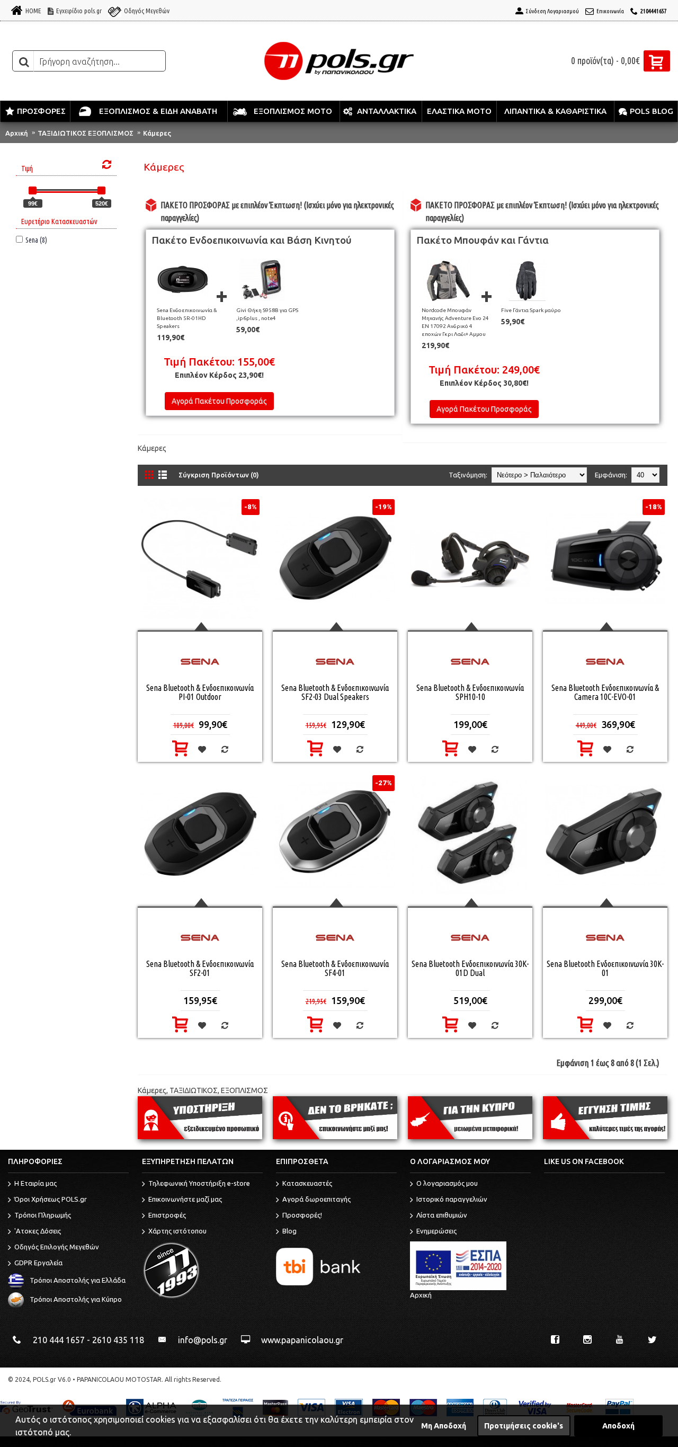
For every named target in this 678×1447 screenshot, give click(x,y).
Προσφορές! (302, 1215)
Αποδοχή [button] (618, 1426)
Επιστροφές (167, 1215)
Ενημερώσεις (436, 1231)
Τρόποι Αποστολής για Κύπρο (76, 1299)
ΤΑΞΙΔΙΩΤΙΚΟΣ (194, 1090)
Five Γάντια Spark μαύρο (531, 310)
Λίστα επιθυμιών (441, 1215)
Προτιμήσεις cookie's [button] (523, 1426)
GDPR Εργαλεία (38, 1263)
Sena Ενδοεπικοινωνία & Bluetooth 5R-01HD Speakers (187, 318)
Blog (289, 1231)
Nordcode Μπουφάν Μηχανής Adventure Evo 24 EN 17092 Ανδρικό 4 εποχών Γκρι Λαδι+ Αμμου (455, 322)
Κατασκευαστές (307, 1183)
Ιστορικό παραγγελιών (451, 1199)
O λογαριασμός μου (447, 1183)
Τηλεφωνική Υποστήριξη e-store (199, 1183)
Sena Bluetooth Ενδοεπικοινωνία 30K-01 (605, 968)
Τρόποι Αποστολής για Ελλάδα (78, 1280)
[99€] (33, 190)
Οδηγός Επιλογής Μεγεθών (56, 1247)
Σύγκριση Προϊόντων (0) (219, 474)
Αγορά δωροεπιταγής (316, 1199)
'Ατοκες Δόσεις (37, 1231)
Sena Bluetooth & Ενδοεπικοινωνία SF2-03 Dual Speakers (335, 692)
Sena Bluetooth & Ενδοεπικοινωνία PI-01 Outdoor (200, 692)
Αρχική (16, 133)
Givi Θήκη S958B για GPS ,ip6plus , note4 (267, 314)
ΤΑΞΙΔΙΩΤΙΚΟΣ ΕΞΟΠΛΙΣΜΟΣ (85, 133)
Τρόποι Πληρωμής (42, 1215)
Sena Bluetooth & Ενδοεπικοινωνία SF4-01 (335, 968)
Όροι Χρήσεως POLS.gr (50, 1199)
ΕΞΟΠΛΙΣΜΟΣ (244, 1090)
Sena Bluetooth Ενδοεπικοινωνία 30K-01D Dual (470, 968)
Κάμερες (157, 133)
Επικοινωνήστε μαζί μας (185, 1199)
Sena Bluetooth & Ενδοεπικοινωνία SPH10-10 (470, 692)
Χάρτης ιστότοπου (177, 1231)
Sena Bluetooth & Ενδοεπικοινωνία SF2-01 (200, 968)
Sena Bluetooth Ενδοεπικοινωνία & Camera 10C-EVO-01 (605, 692)
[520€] (101, 190)
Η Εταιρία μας (35, 1183)
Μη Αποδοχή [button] (443, 1426)
